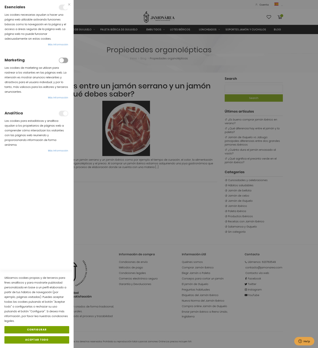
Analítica (63, 113)
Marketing (63, 60)
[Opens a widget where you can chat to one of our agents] (304, 341)
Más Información (58, 44)
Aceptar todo (36, 340)
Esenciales (63, 7)
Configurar (37, 329)
